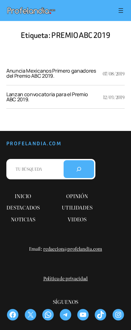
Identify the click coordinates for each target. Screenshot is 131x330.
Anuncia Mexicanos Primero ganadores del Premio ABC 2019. (51, 73)
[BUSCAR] (79, 169)
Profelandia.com (33, 143)
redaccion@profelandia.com (72, 248)
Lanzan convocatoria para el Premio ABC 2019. (47, 97)
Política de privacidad (65, 278)
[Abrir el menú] (121, 10)
